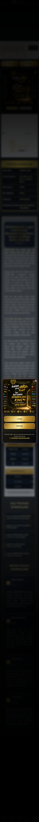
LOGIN (19, 419)
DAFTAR (19, 426)
